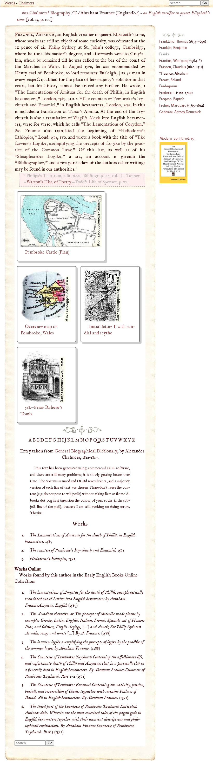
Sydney (69, 47)
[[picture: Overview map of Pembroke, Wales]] (45, 320)
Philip (54, 47)
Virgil (78, 118)
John (95, 47)
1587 (61, 99)
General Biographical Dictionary (86, 451)
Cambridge (133, 47)
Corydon (133, 124)
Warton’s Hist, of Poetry (48, 182)
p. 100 (45, 19)
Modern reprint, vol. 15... (178, 138)
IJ (64, 440)
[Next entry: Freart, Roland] (95, 430)
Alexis (95, 118)
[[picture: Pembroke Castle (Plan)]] (61, 246)
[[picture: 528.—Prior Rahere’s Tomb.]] (43, 401)
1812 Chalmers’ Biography (46, 13)
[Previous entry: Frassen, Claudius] (69, 430)
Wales (53, 66)
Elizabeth (122, 34)
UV (114, 440)
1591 (127, 105)
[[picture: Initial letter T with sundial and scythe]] (102, 320)
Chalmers (26, 3)
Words (9, 3)
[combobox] (184, 3)
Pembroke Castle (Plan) (47, 252)
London (48, 99)
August (75, 66)
